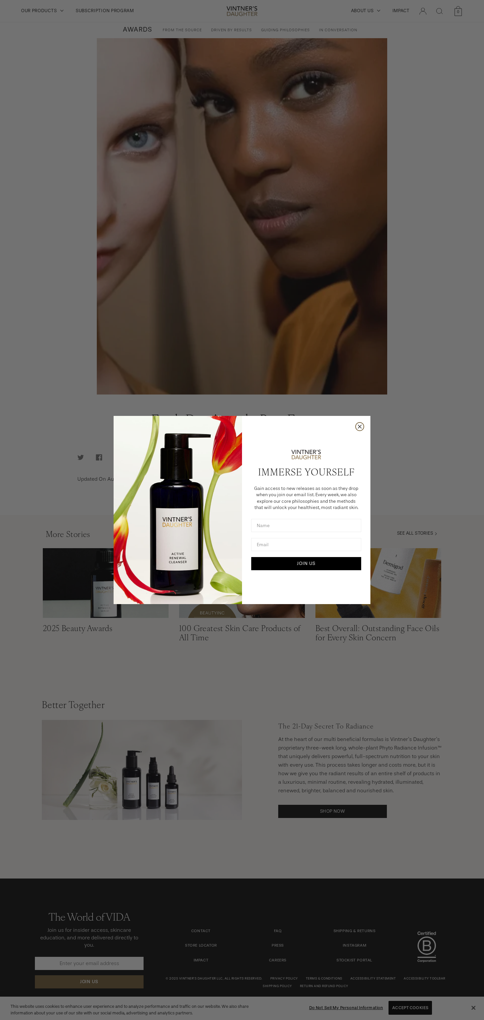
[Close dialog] (360, 426)
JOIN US (306, 563)
